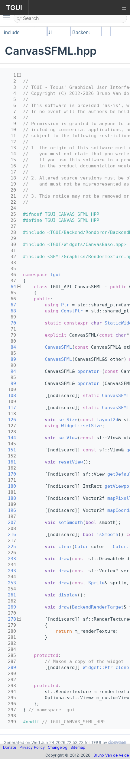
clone (122, 667)
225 (9, 546)
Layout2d (107, 419)
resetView (70, 462)
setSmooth (70, 522)
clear (65, 546)
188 (9, 498)
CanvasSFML (58, 347)
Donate (9, 747)
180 (9, 486)
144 (9, 438)
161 (9, 462)
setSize (67, 419)
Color (81, 546)
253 (9, 583)
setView (67, 438)
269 (9, 607)
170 (9, 474)
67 (9, 305)
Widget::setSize (81, 425)
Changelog (57, 747)
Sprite (96, 583)
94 (9, 371)
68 (9, 311)
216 (9, 534)
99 (9, 383)
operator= (89, 371)
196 (9, 510)
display (67, 595)
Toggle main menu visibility (7, 17)
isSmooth (107, 534)
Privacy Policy (32, 747)
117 (9, 407)
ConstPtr (72, 311)
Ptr (65, 305)
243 (9, 570)
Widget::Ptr (98, 667)
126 (9, 419)
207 (9, 522)
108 (9, 395)
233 (9, 558)
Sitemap (77, 747)
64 (9, 286)
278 (9, 619)
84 (9, 347)
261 (9, 595)
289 (9, 667)
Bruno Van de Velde (111, 755)
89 (9, 359)
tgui (55, 274)
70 (9, 323)
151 (9, 450)
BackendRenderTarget (98, 607)
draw (63, 558)
